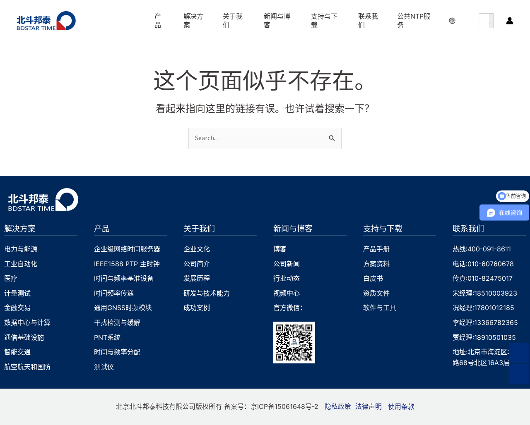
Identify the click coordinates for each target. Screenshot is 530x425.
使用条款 (401, 406)
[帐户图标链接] (509, 20)
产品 (102, 228)
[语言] (453, 21)
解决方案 (20, 228)
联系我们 (468, 228)
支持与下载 (382, 228)
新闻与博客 (293, 228)
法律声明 (368, 406)
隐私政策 (338, 406)
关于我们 (199, 228)
